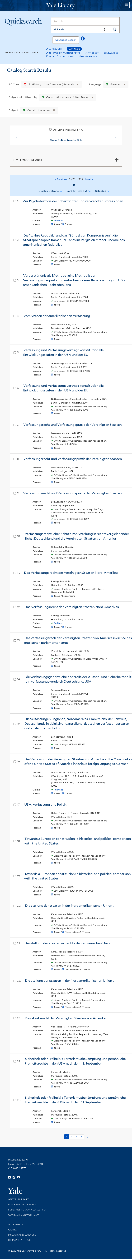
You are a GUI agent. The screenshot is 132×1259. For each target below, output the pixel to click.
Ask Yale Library (18, 1199)
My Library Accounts (22, 1204)
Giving (12, 1229)
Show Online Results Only (66, 140)
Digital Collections (59, 56)
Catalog (74, 48)
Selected (100, 191)
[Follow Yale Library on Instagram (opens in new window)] (14, 1177)
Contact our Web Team (23, 1215)
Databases (111, 52)
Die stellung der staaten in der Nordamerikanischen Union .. (69, 906)
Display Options (48, 191)
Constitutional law (39, 110)
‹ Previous (74, 179)
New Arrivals (88, 56)
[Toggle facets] (116, 159)
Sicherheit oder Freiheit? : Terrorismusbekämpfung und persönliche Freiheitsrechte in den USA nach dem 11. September (75, 1061)
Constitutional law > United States (67, 97)
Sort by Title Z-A (77, 191)
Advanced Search (65, 39)
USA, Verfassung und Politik (45, 804)
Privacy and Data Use (22, 1235)
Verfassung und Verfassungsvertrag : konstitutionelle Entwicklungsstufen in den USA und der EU (63, 352)
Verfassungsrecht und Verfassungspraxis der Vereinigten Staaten (72, 425)
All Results (54, 48)
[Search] (114, 29)
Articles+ (92, 52)
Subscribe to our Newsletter (27, 1209)
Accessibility (16, 1224)
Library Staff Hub (19, 1240)
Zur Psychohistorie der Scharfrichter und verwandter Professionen (73, 201)
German (115, 84)
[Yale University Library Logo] (66, 5)
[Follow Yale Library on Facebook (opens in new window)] (9, 1177)
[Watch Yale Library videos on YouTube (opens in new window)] (18, 1177)
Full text (58, 220)
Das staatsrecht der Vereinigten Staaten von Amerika (65, 1018)
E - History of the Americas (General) (51, 84)
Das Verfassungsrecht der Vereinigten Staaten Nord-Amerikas (71, 573)
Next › (89, 179)
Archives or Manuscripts (63, 52)
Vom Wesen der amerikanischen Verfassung (57, 316)
